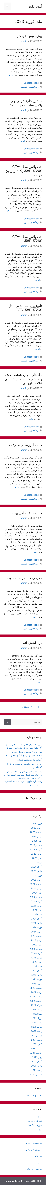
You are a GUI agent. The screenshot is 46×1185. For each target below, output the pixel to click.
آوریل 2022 (36, 1018)
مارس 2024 (36, 923)
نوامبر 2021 (36, 1040)
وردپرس (38, 1129)
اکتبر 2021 (37, 1044)
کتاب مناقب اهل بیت (27, 513)
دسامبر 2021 (36, 1035)
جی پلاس (38, 1156)
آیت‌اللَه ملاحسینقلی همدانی (29, 759)
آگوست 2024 (35, 901)
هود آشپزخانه (32, 643)
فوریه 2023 (36, 979)
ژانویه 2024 (36, 931)
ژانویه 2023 (36, 983)
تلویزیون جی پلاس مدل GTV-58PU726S (25, 308)
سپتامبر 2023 (36, 949)
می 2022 (37, 1014)
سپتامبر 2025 (36, 845)
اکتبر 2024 (37, 892)
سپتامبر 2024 (36, 897)
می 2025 (37, 862)
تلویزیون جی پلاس (33, 1149)
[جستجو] (7, 722)
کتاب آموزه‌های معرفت (25, 445)
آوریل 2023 (36, 970)
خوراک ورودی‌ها (35, 1121)
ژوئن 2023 (37, 962)
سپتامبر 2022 (36, 996)
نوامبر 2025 (36, 836)
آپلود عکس (35, 6)
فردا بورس (30, 1143)
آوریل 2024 (36, 918)
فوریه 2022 (36, 1027)
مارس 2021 (36, 1066)
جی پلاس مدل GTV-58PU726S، (27, 239)
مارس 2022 (36, 1022)
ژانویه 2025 (36, 880)
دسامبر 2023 (36, 936)
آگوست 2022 (36, 1001)
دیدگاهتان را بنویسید (30, 87)
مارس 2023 (36, 975)
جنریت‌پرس (9, 1181)
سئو (40, 1162)
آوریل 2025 (36, 867)
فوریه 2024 (36, 927)
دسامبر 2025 (36, 832)
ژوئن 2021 (37, 1057)
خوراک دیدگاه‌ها (35, 1125)
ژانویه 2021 (36, 1070)
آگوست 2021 (36, 1053)
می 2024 (37, 914)
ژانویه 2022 (36, 1031)
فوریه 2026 (36, 823)
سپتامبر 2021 (36, 1048)
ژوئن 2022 (37, 1009)
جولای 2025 (36, 854)
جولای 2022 (36, 1005)
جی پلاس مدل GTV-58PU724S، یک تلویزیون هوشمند (23, 171)
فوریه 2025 (36, 875)
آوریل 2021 (37, 1061)
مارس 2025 (36, 871)
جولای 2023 (36, 957)
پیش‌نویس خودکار (29, 36)
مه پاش (38, 1143)
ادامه (11, 75)
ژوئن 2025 (37, 858)
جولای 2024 (36, 905)
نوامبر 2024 (36, 888)
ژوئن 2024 (37, 910)
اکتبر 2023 (37, 944)
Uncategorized (31, 83)
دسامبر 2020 (36, 1074)
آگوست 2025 (36, 849)
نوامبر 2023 (36, 940)
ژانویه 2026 (36, 828)
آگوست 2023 (35, 953)
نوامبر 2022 (36, 992)
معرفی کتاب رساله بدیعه (24, 578)
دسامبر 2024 (36, 884)
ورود (40, 1116)
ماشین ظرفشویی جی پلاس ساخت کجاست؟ (26, 103)
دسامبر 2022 (36, 988)
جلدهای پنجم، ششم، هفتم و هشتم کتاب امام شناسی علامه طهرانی (23, 379)
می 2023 (37, 966)
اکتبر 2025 (37, 841)
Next (25, 707)
